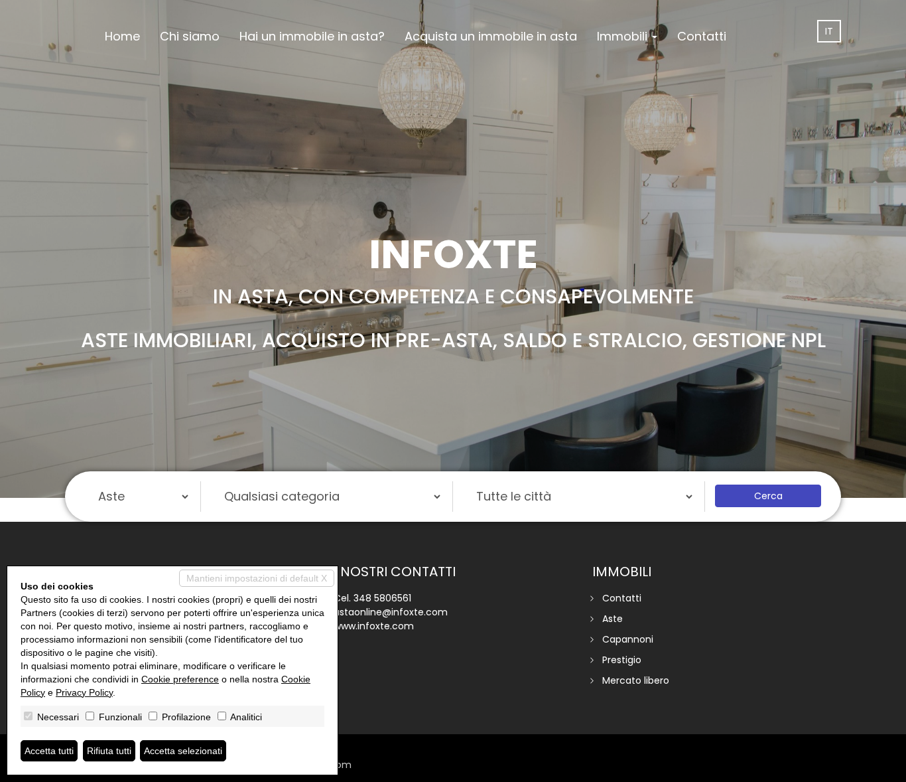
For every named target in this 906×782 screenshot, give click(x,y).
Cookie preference (180, 679)
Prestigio (621, 659)
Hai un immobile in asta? (312, 36)
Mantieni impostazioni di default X (256, 578)
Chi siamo (190, 36)
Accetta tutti (49, 750)
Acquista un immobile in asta (491, 36)
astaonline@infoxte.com (391, 612)
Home (122, 36)
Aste (612, 618)
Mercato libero (635, 680)
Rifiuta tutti (109, 750)
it (829, 31)
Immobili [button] (624, 36)
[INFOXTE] (85, 1)
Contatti (701, 36)
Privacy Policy (84, 692)
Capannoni (627, 639)
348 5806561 (382, 598)
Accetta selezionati (183, 750)
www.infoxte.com (374, 626)
